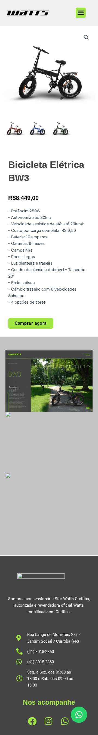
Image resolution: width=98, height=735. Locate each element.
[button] (81, 13)
